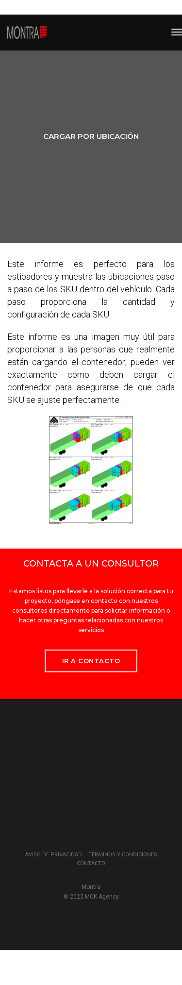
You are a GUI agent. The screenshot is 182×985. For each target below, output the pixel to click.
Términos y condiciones (122, 854)
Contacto (91, 863)
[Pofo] (27, 32)
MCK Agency (102, 896)
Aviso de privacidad (53, 854)
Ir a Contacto (91, 661)
